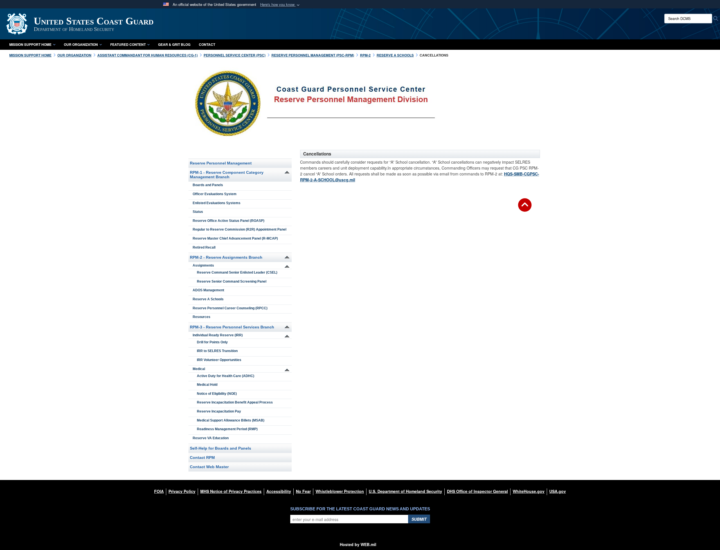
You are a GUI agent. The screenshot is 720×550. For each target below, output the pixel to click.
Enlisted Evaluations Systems (216, 203)
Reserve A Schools (208, 299)
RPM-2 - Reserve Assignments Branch (226, 257)
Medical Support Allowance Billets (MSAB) (230, 420)
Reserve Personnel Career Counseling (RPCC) (230, 308)
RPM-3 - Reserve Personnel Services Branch (232, 327)
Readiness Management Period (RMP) (227, 429)
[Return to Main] (525, 208)
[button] (280, 5)
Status (198, 212)
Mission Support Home (30, 44)
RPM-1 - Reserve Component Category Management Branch (227, 174)
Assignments (203, 265)
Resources (201, 317)
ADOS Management (208, 290)
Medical (199, 369)
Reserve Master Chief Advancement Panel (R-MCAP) (235, 238)
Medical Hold (207, 385)
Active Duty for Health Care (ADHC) (225, 376)
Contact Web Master (209, 467)
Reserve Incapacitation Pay (219, 411)
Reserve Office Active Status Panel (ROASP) (228, 221)
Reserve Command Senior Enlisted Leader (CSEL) (237, 272)
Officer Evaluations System (215, 194)
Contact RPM (202, 457)
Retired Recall (204, 247)
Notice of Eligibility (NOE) (217, 394)
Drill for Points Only (212, 342)
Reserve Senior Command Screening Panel (231, 281)
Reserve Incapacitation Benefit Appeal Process (235, 402)
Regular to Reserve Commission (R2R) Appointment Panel (239, 229)
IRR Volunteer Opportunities (219, 360)
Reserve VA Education (211, 438)
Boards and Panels (208, 185)
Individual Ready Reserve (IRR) (218, 335)
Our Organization (81, 44)
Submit (419, 519)
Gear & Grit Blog (174, 44)
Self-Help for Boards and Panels (220, 448)
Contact (207, 44)
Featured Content (128, 44)
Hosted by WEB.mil (358, 544)
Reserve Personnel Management (221, 163)
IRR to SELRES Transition (217, 351)
